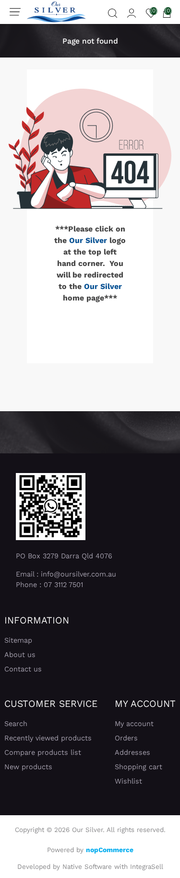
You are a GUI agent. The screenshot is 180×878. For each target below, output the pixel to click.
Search (15, 723)
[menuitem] (36, 640)
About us (20, 654)
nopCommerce (109, 850)
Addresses (132, 752)
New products (28, 766)
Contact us (23, 669)
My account (134, 723)
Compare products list (42, 752)
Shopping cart (138, 766)
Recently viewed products (48, 738)
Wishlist (128, 781)
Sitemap (18, 640)
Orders (126, 738)
